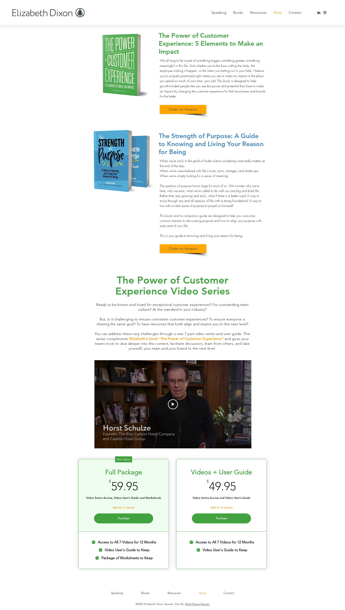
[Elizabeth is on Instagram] (325, 13)
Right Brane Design (197, 604)
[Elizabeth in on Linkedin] (319, 13)
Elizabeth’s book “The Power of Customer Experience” (176, 338)
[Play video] (173, 404)
